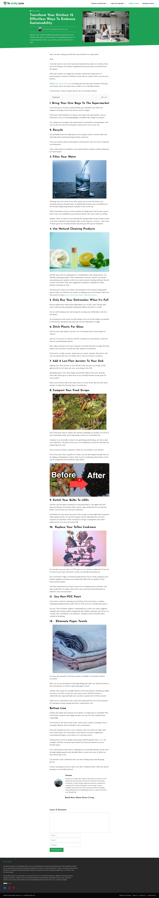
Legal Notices (152, 895)
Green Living (134, 3)
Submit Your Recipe (125, 895)
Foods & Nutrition (98, 3)
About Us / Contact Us (139, 895)
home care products (61, 84)
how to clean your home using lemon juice (81, 295)
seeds (101, 740)
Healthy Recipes (117, 3)
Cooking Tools (148, 3)
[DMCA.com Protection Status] (7, 884)
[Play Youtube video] (79, 480)
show (104, 97)
